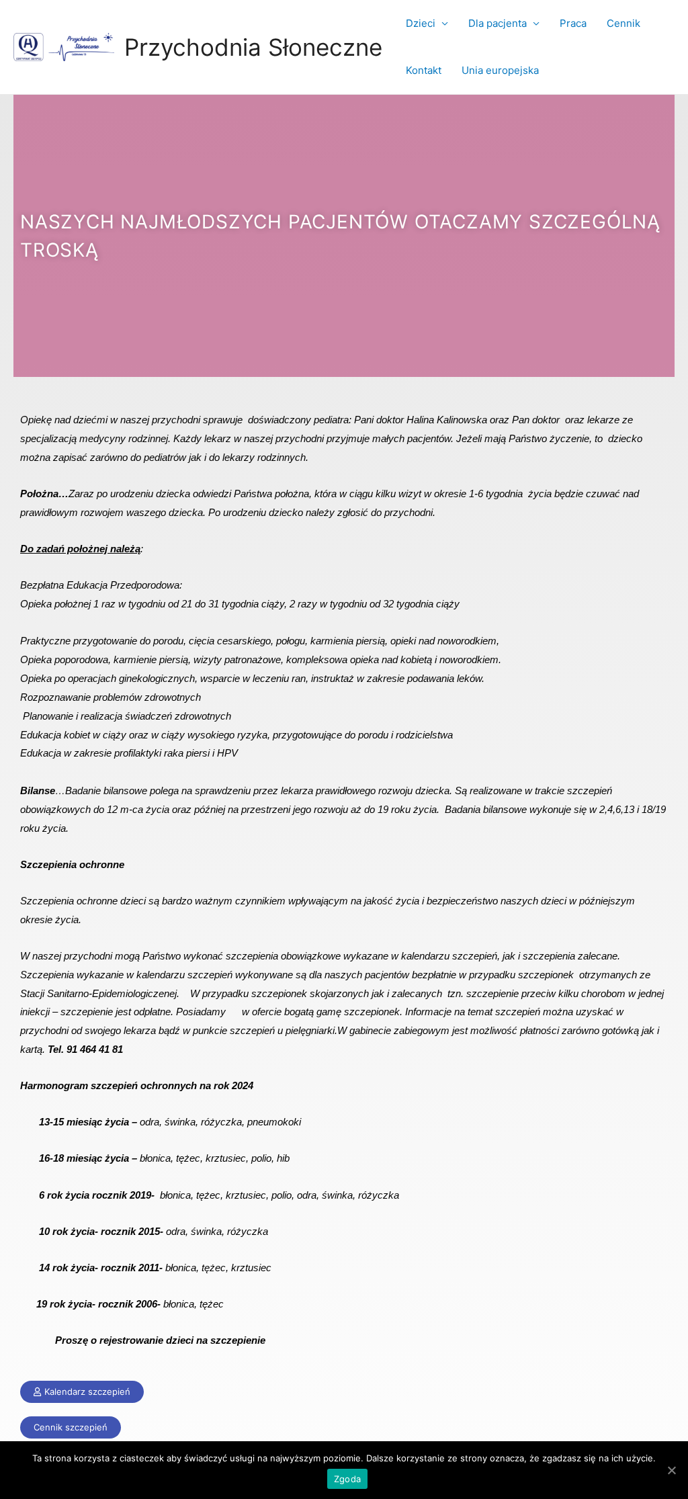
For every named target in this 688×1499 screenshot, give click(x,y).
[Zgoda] (671, 1470)
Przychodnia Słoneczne (253, 47)
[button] (82, 1392)
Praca (573, 23)
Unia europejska (500, 70)
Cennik (623, 23)
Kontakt (423, 70)
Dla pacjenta (497, 23)
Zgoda (347, 1478)
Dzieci (420, 23)
